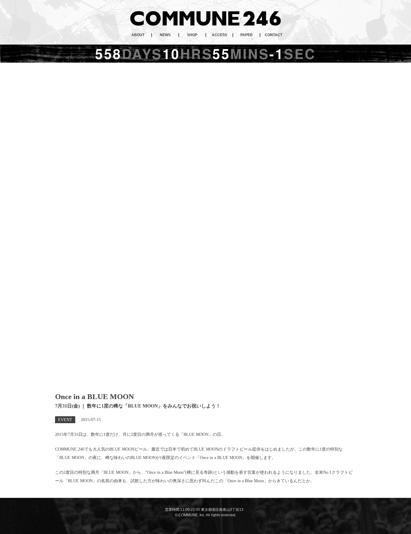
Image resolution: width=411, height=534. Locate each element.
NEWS (165, 35)
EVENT (65, 419)
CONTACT (273, 35)
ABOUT (137, 35)
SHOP (192, 35)
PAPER (246, 35)
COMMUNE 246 (205, 18)
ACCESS (219, 35)
